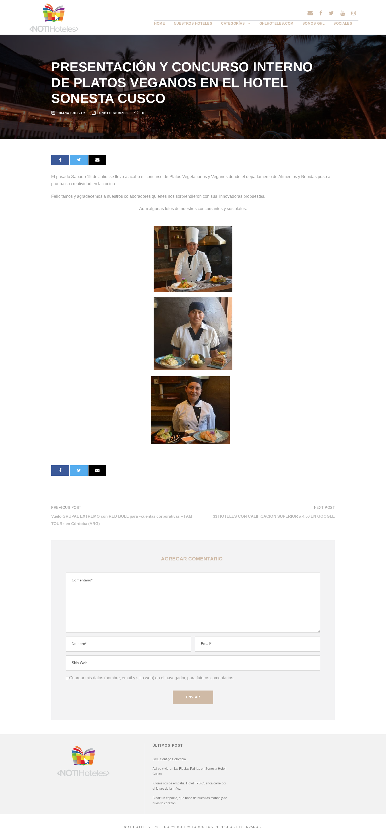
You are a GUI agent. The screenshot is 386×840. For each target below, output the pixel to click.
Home (159, 23)
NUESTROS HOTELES (193, 23)
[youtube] (342, 13)
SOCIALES (342, 23)
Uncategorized (113, 113)
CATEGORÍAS (233, 23)
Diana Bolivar (72, 113)
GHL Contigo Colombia (169, 759)
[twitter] (331, 13)
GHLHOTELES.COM (276, 23)
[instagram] (353, 13)
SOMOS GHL (313, 23)
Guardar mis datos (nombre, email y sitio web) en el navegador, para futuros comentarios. (151, 678)
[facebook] (320, 13)
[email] (310, 13)
